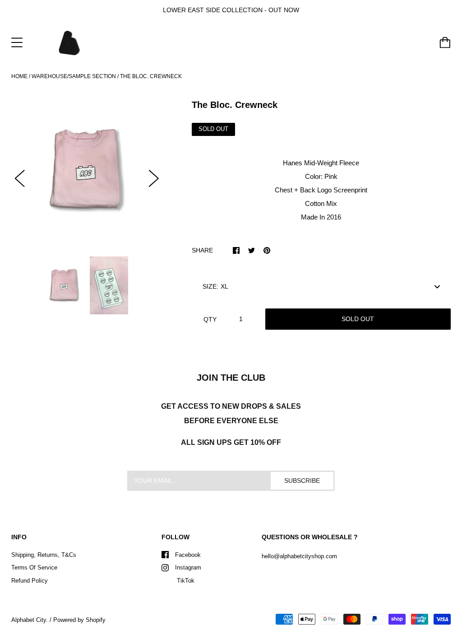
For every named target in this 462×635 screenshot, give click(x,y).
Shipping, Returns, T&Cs (43, 554)
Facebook (188, 554)
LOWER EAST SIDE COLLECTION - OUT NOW (231, 10)
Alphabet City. (29, 619)
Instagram (188, 567)
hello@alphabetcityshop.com (299, 556)
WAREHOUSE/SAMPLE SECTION (74, 76)
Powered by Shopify (79, 619)
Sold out (358, 318)
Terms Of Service (34, 567)
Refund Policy (29, 580)
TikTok (184, 580)
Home (19, 76)
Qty (210, 319)
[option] (86, 170)
